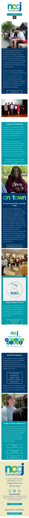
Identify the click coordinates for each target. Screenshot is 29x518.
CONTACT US (14, 92)
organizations (7, 73)
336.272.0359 (14, 486)
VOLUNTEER (14, 451)
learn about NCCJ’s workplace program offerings (14, 75)
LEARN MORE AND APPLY (14, 246)
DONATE (14, 14)
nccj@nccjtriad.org (14, 483)
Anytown (11, 56)
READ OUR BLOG (14, 504)
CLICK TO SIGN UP (14, 513)
